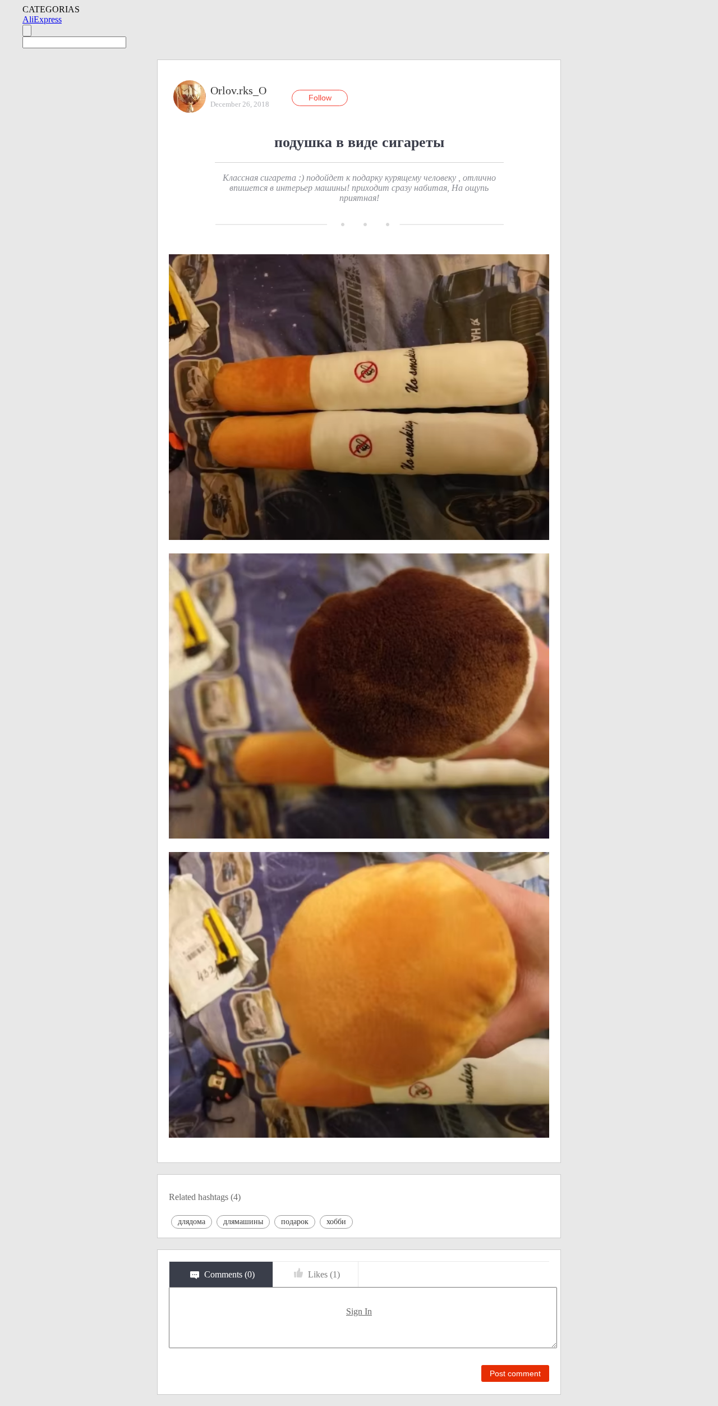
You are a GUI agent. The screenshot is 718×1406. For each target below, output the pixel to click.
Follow (320, 97)
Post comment (515, 1373)
